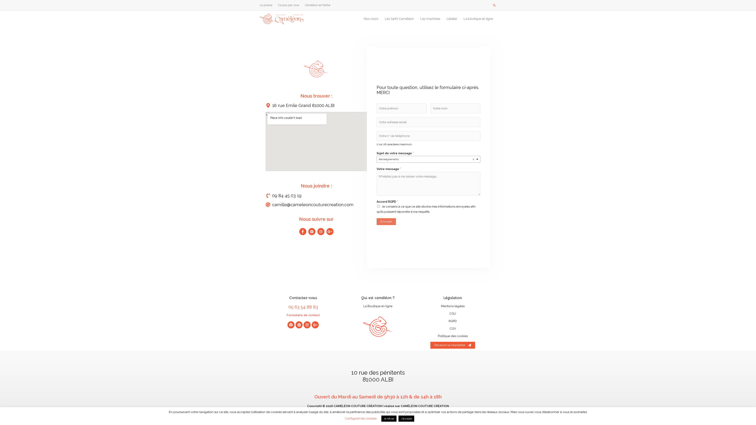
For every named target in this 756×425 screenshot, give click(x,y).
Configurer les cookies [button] (360, 418)
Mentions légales (453, 306)
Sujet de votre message (395, 153)
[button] (494, 5)
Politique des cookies (453, 336)
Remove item (473, 159)
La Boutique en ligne (377, 306)
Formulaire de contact (303, 315)
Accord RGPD (387, 201)
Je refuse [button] (389, 418)
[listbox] (428, 159)
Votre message (389, 169)
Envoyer (386, 221)
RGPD (453, 321)
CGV (453, 328)
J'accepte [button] (406, 418)
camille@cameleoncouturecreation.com (312, 204)
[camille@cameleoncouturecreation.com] (268, 204)
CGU (452, 313)
